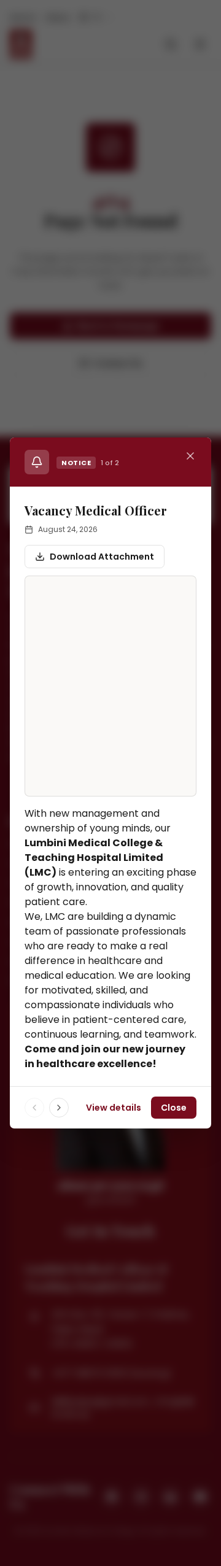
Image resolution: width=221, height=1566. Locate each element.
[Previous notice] (34, 1107)
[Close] (190, 456)
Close (174, 1107)
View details (113, 1107)
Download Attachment (102, 556)
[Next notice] (59, 1107)
